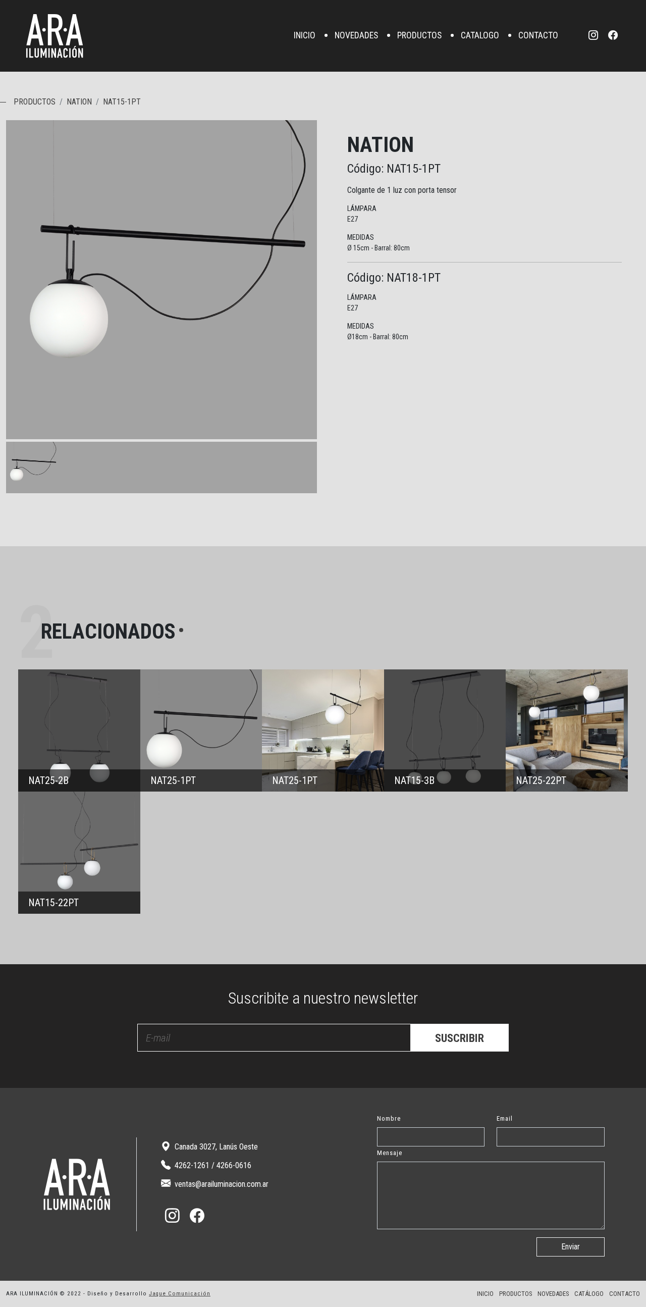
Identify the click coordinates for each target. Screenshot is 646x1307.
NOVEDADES (356, 36)
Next (307, 429)
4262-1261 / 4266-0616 (212, 1165)
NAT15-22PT (79, 853)
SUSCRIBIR (459, 1037)
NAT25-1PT (201, 730)
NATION (79, 102)
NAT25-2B (79, 730)
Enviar (570, 1246)
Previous (287, 429)
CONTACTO (538, 36)
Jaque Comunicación (179, 1293)
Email (505, 1118)
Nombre (389, 1118)
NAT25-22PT (567, 730)
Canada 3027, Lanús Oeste (215, 1147)
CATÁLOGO (589, 1293)
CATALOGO (480, 36)
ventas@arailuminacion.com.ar (220, 1184)
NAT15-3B (445, 730)
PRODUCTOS (419, 36)
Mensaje (389, 1153)
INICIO (304, 36)
